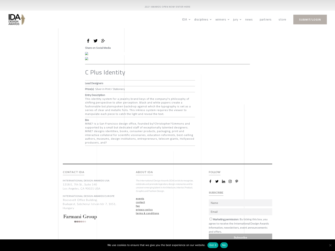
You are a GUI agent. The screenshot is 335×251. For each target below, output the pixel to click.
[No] (330, 245)
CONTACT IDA (73, 172)
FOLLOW (214, 172)
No (224, 245)
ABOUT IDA (144, 172)
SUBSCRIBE (216, 192)
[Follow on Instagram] (232, 181)
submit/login (310, 19)
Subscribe (240, 237)
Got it (213, 245)
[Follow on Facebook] (212, 181)
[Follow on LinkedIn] (225, 181)
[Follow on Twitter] (218, 181)
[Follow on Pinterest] (238, 181)
